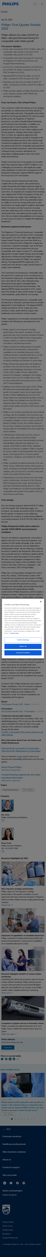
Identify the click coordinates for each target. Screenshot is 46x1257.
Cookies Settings (23, 640)
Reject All (23, 646)
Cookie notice (14, 633)
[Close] (41, 601)
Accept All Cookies (23, 652)
